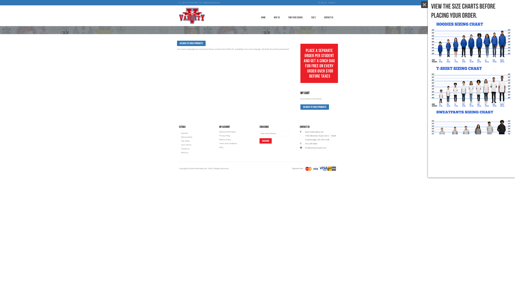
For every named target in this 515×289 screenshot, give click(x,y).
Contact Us (328, 17)
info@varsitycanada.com (315, 148)
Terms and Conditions (228, 143)
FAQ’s (313, 17)
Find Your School (295, 17)
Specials (184, 133)
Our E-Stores (186, 145)
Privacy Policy (224, 135)
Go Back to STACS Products (191, 43)
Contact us (185, 148)
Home (263, 17)
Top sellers (185, 141)
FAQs (221, 147)
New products (186, 137)
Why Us (277, 17)
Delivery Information (227, 132)
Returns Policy (225, 139)
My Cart (324, 2)
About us (184, 152)
